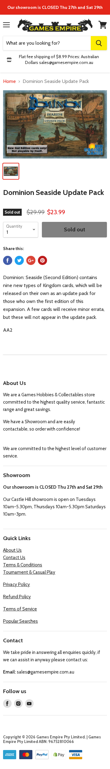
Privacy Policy (16, 584)
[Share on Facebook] (7, 260)
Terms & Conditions (22, 565)
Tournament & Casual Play (29, 572)
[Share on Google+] (30, 260)
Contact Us (14, 557)
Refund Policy (17, 596)
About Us (12, 550)
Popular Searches (20, 621)
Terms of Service (20, 609)
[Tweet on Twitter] (19, 260)
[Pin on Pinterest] (42, 260)
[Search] (99, 43)
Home (9, 81)
